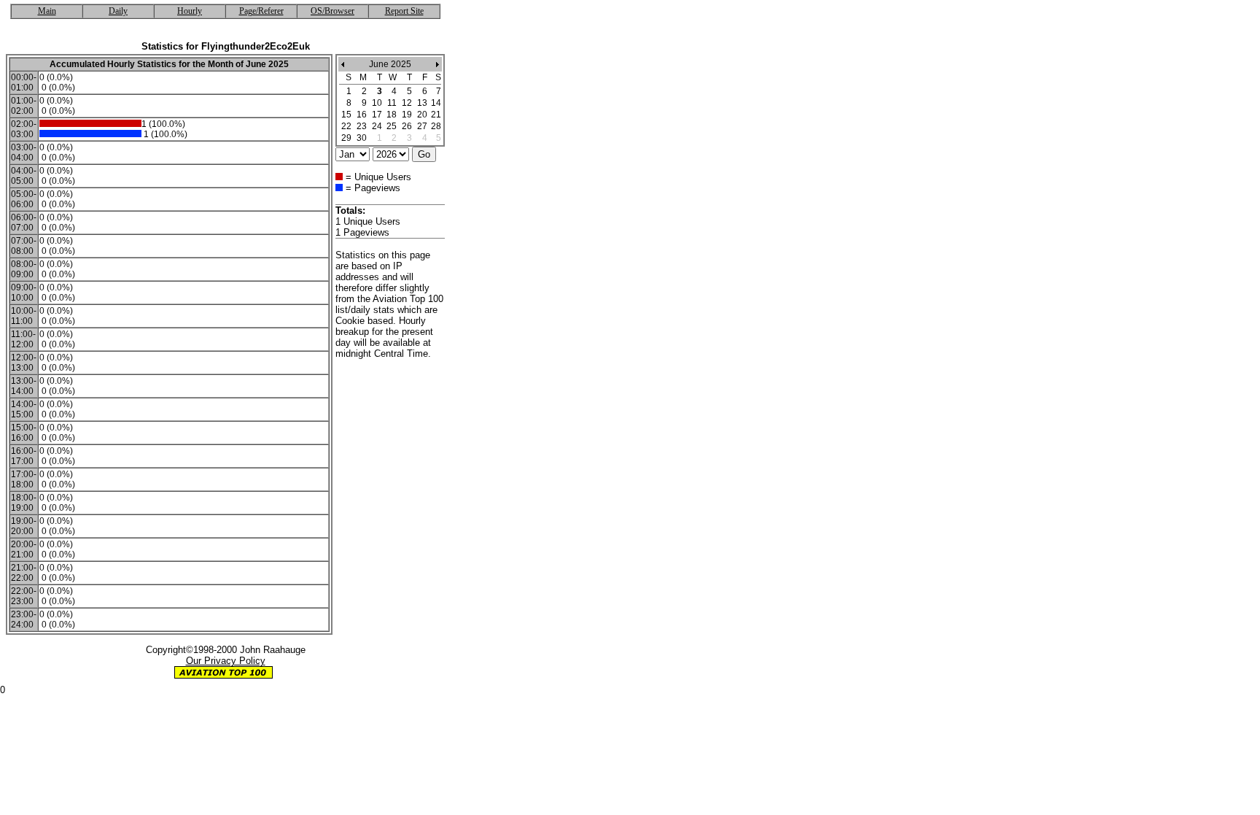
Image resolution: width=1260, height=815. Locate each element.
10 (377, 103)
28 (436, 126)
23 (362, 126)
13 (422, 103)
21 (436, 114)
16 (362, 114)
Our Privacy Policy (225, 660)
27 (422, 126)
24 (377, 126)
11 (392, 103)
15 (346, 114)
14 (436, 103)
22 (346, 126)
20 (422, 114)
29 (346, 138)
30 (362, 138)
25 (391, 126)
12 (407, 103)
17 (377, 114)
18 (391, 114)
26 (407, 126)
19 (407, 114)
